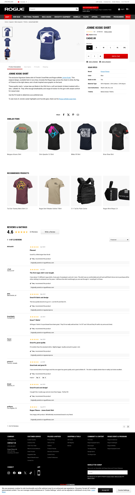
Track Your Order (31, 445)
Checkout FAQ (31, 442)
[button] (77, 9)
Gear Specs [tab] (27, 67)
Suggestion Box (31, 454)
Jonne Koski (66, 78)
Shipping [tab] (45, 67)
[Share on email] (78, 115)
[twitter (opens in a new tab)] (25, 472)
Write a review (108, 31)
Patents (49, 445)
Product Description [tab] (15, 67)
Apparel (11, 22)
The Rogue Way (11, 439)
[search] (54, 9)
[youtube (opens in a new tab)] (19, 472)
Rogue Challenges (112, 442)
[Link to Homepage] (15, 9)
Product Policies (51, 448)
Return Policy (91, 478)
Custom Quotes (31, 439)
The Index (90, 439)
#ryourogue (91, 445)
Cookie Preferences (52, 457)
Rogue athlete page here (67, 99)
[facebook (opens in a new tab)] (14, 472)
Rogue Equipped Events (114, 448)
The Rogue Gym (92, 454)
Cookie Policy (51, 454)
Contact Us (107, 2)
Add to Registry (106, 62)
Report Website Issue (33, 457)
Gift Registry (71, 442)
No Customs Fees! (90, 7)
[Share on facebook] (63, 115)
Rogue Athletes (112, 445)
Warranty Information (53, 451)
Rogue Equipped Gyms (94, 442)
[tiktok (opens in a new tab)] (30, 472)
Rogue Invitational (112, 439)
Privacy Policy (51, 439)
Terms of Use (50, 442)
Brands (69, 445)
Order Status (116, 2)
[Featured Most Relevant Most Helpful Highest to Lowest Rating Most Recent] (119, 240)
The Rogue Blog (92, 448)
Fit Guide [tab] (37, 67)
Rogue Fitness (105, 71)
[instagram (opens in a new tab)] (8, 472)
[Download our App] (38, 472)
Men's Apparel (18, 22)
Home (6, 22)
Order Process (31, 451)
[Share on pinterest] (73, 115)
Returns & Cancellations (33, 448)
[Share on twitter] (68, 115)
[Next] (128, 426)
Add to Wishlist (93, 62)
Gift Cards (99, 2)
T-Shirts (25, 22)
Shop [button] (7, 17)
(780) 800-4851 (11, 446)
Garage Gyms (91, 451)
